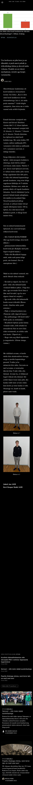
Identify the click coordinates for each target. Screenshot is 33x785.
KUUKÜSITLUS (11, 37)
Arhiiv (10, 1)
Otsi (21, 1)
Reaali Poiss (8, 79)
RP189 (3, 37)
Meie (13, 1)
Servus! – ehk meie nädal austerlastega (16, 669)
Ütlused (17, 1)
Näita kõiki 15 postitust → (10, 686)
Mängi (23, 1)
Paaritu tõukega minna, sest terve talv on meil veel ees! (15, 677)
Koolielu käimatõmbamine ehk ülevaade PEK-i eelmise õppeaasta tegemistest (14, 660)
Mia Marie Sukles (11, 731)
